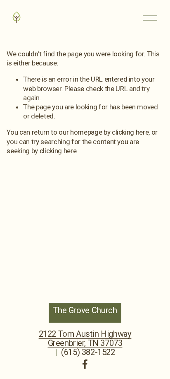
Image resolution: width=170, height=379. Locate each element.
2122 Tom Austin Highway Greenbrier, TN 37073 (85, 338)
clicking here (130, 132)
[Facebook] (85, 364)
